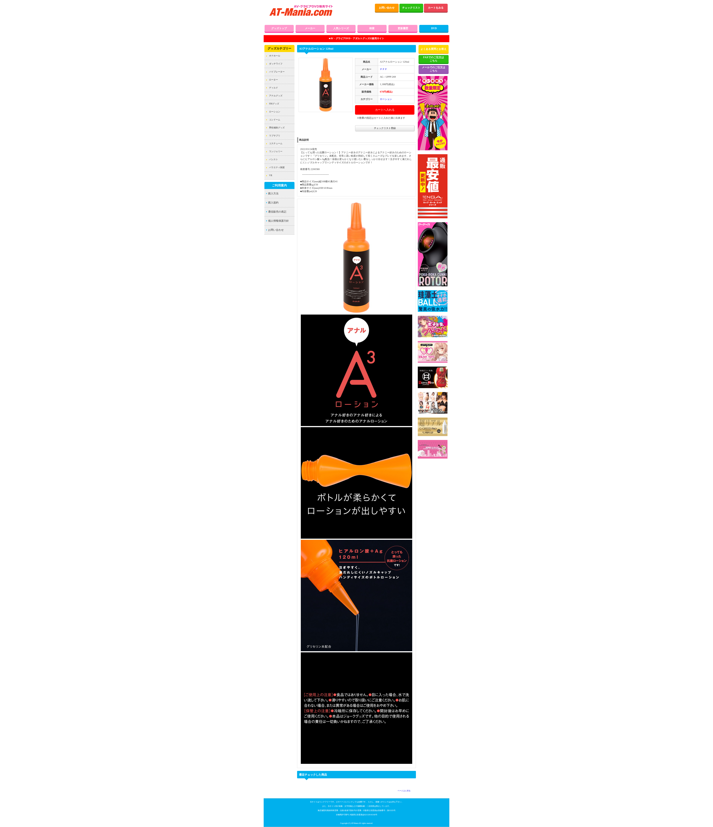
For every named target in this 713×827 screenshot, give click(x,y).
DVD (434, 28)
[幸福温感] (432, 285)
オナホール (274, 55)
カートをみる (436, 7)
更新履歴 (403, 28)
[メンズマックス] (432, 387)
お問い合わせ (387, 7)
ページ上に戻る (404, 791)
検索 (372, 28)
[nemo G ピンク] (432, 458)
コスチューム (275, 143)
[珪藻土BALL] (432, 311)
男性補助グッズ (277, 127)
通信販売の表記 (277, 211)
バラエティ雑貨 (277, 167)
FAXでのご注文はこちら (433, 59)
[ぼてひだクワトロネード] (432, 336)
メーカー (310, 28)
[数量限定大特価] (432, 149)
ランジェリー (275, 151)
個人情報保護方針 (278, 220)
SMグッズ (274, 103)
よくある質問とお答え (434, 49)
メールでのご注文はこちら (433, 69)
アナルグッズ (275, 95)
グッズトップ (279, 28)
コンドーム (274, 119)
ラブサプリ (274, 135)
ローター (273, 79)
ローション (274, 111)
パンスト (273, 159)
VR (270, 175)
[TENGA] (432, 217)
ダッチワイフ (275, 63)
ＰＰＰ (383, 69)
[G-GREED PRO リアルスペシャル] (432, 435)
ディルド (273, 87)
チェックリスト (411, 7)
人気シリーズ (341, 28)
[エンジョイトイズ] (432, 362)
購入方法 (273, 193)
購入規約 (273, 202)
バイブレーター (277, 71)
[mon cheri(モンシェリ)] (432, 413)
